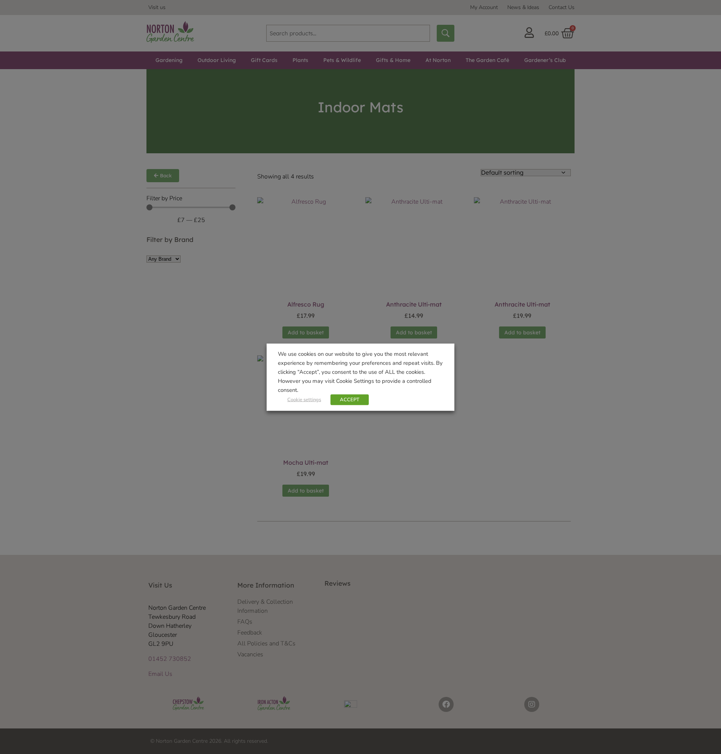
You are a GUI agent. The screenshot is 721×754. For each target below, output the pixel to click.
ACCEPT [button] (349, 399)
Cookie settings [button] (304, 399)
